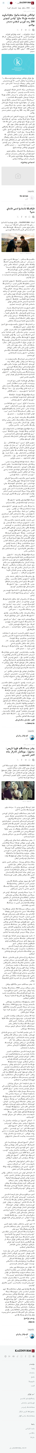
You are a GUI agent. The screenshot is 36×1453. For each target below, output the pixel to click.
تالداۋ (32, 1377)
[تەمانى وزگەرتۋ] (10, 3)
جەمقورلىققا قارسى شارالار (26, 1412)
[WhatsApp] (29, 30)
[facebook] (25, 1356)
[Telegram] (25, 30)
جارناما (32, 1438)
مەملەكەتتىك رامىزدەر (27, 1407)
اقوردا (8, 8)
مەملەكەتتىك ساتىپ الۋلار (26, 1416)
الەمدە (32, 1386)
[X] (17, 30)
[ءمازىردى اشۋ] (3, 3)
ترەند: (32, 8)
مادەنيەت (31, 191)
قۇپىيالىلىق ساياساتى (27, 1403)
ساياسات (31, 1373)
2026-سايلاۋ (26, 8)
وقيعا (19, 8)
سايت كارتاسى (30, 1429)
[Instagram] (33, 30)
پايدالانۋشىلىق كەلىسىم (27, 1399)
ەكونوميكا (31, 1382)
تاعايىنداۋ (14, 8)
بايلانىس (31, 1433)
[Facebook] (21, 30)
